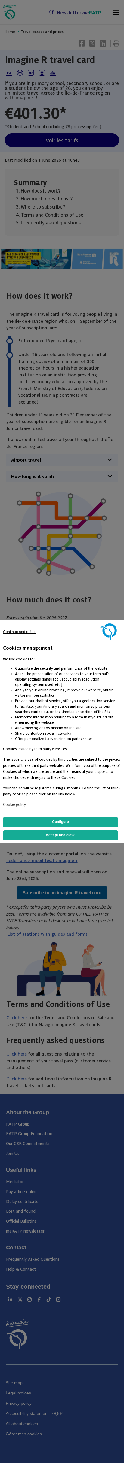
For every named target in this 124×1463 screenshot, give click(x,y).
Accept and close (61, 835)
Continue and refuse (19, 632)
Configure (60, 822)
